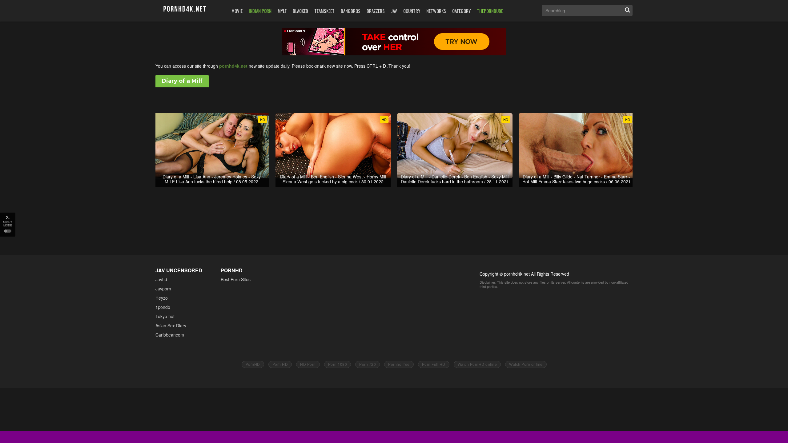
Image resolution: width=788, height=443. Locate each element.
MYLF (282, 10)
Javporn (163, 288)
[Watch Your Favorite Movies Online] (184, 10)
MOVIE (237, 10)
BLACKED (300, 10)
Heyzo (161, 298)
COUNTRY (411, 10)
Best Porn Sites (236, 279)
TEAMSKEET (324, 10)
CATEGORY (461, 10)
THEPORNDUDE (490, 10)
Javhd (161, 279)
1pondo (162, 307)
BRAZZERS (376, 10)
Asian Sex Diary (170, 325)
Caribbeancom (169, 335)
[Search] (627, 10)
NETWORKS (436, 10)
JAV (394, 10)
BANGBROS (350, 10)
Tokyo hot (165, 316)
